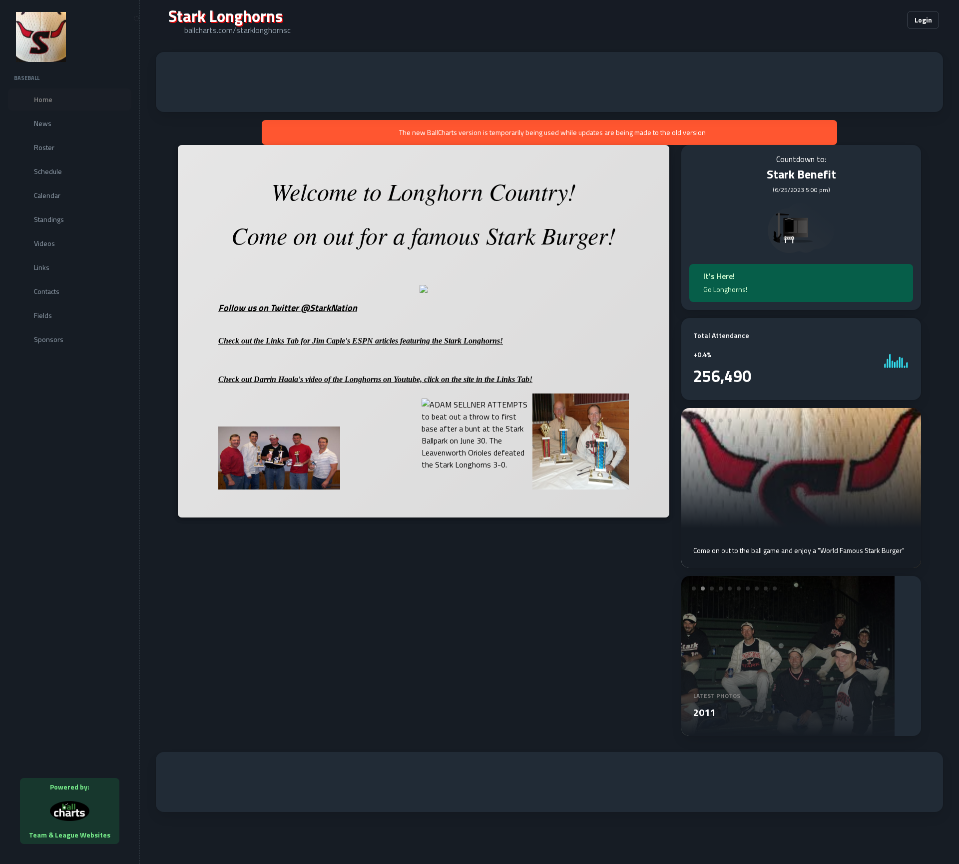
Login (923, 19)
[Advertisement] (549, 82)
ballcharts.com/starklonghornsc (237, 30)
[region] (69, 432)
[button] (869, 20)
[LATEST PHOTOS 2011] (788, 730)
